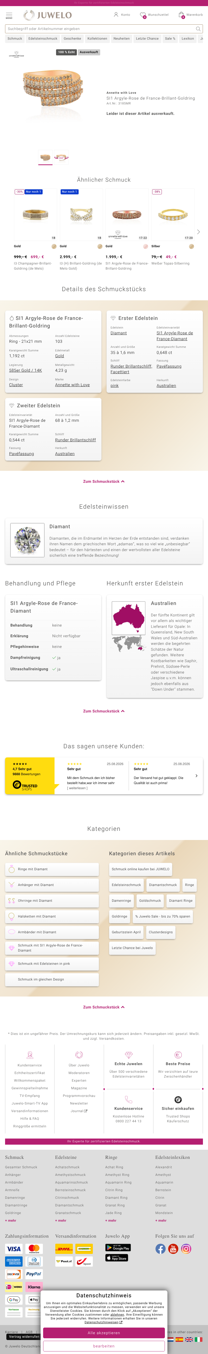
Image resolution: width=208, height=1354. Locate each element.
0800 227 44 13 (129, 1121)
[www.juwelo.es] (179, 1339)
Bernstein (163, 1190)
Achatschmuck (67, 1167)
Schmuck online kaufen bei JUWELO (140, 869)
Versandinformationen (29, 1111)
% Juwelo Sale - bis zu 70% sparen (162, 916)
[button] (9, 15)
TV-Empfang (30, 1096)
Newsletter (79, 1103)
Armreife (12, 1190)
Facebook (160, 1249)
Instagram (186, 1249)
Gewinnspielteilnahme (29, 1088)
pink (115, 386)
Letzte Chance (147, 38)
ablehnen (117, 1315)
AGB (29, 1332)
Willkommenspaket (29, 1080)
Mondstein (164, 1213)
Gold (59, 356)
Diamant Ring (116, 1197)
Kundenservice (30, 1065)
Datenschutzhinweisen (101, 1322)
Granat (161, 1205)
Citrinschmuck (67, 1197)
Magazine (79, 1088)
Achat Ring (114, 1167)
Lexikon (188, 38)
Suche (198, 29)
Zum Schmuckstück (101, 482)
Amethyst (163, 1175)
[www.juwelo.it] (198, 1339)
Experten (79, 1080)
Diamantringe (16, 1205)
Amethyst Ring (117, 1175)
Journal (77, 1111)
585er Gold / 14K (25, 370)
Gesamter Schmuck (21, 1167)
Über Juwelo (79, 1065)
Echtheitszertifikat (29, 1073)
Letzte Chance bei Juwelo (132, 948)
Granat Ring (115, 1205)
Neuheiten (122, 38)
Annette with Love (72, 385)
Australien (166, 386)
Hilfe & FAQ (30, 1118)
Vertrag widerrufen (24, 1336)
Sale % (170, 38)
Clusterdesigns (161, 932)
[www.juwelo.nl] (170, 1339)
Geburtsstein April (126, 932)
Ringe (189, 885)
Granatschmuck (68, 1213)
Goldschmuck (150, 900)
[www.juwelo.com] (189, 1339)
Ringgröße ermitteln (29, 1126)
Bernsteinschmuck (70, 1190)
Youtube (173, 1249)
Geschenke (72, 38)
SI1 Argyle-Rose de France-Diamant (175, 336)
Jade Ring (113, 1213)
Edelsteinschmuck (42, 38)
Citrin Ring (114, 1190)
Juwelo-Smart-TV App (30, 1103)
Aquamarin (164, 1182)
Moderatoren (79, 1073)
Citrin (160, 1197)
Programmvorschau (79, 1096)
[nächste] (197, 231)
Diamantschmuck (163, 885)
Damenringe (121, 900)
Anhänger (13, 1175)
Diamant (119, 333)
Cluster (16, 385)
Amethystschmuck (70, 1175)
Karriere (11, 1332)
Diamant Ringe (181, 900)
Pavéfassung (169, 366)
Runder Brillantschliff (75, 440)
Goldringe (119, 916)
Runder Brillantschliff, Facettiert (131, 369)
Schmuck (15, 38)
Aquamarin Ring (118, 1182)
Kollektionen (97, 38)
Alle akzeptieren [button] (104, 1333)
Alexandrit (163, 1167)
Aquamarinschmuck (71, 1182)
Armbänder (14, 1182)
